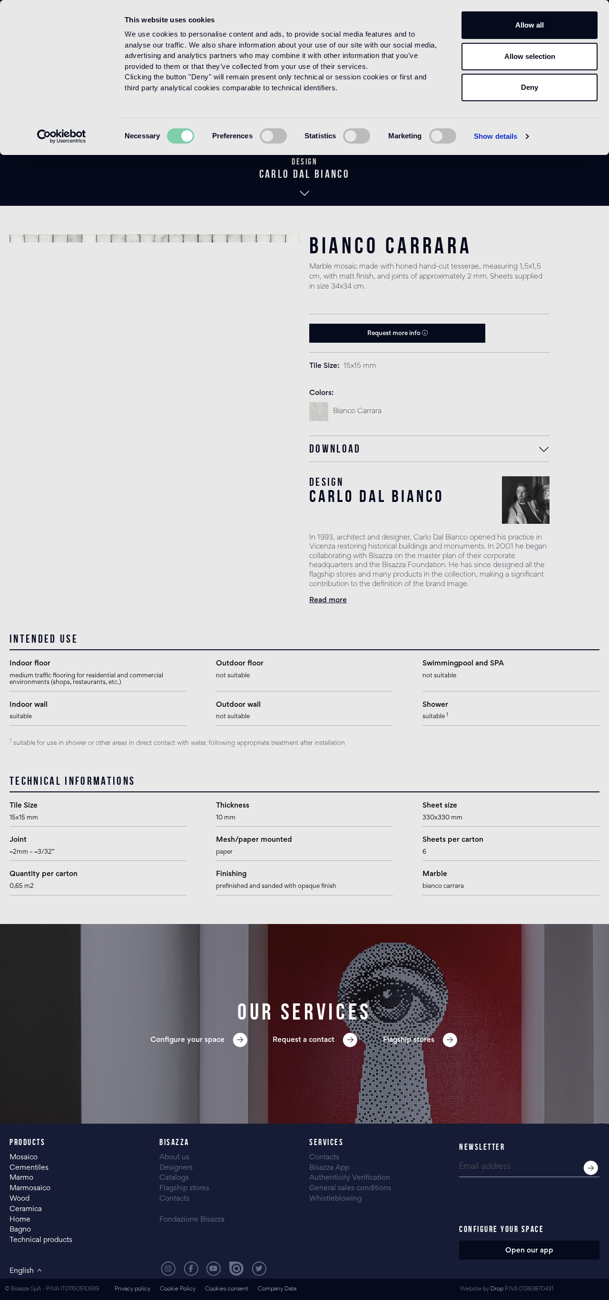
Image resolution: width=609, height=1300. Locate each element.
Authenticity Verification (349, 1178)
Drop (497, 1289)
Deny (529, 87)
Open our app (529, 1250)
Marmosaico (30, 1188)
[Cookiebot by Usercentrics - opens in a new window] (61, 136)
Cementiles (29, 1168)
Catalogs (174, 1178)
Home (20, 1219)
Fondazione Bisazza (192, 1219)
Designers (176, 1168)
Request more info (394, 334)
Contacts (174, 1198)
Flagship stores (184, 1188)
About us (174, 1157)
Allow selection (529, 56)
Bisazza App (329, 1168)
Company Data (277, 1289)
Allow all (529, 25)
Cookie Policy (178, 1289)
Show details (495, 136)
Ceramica (26, 1209)
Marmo (21, 1178)
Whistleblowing (335, 1198)
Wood (19, 1198)
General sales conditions (350, 1188)
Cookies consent (226, 1289)
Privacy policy (132, 1289)
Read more (328, 600)
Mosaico (24, 1157)
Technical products (41, 1240)
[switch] (273, 136)
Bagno (20, 1229)
